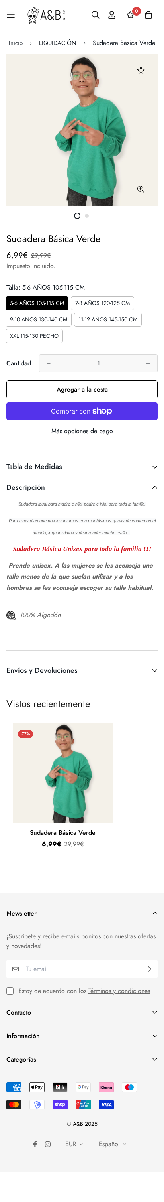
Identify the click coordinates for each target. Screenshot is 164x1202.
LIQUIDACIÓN (57, 43)
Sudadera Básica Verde (63, 832)
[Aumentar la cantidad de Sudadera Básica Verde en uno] (148, 364)
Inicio (16, 43)
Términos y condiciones (119, 990)
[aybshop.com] (46, 15)
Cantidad (18, 363)
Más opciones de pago (82, 430)
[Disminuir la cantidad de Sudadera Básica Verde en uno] (48, 364)
